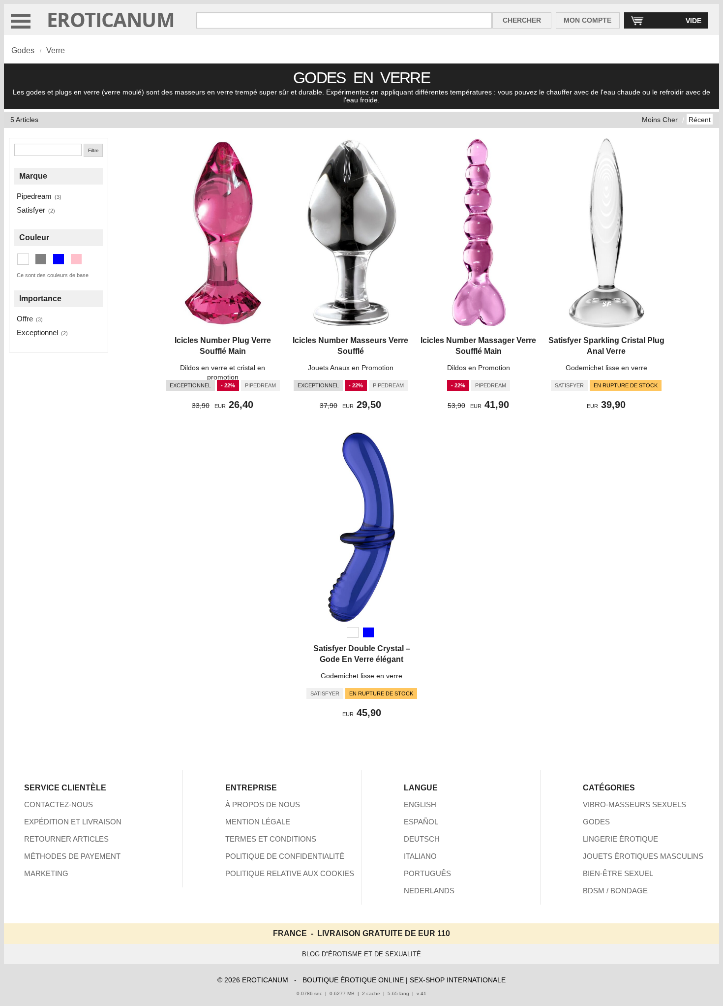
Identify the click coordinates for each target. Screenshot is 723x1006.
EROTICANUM (111, 19)
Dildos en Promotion (478, 368)
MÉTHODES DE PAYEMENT (72, 856)
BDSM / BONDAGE (615, 890)
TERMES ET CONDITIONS (270, 839)
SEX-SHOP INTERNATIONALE (458, 980)
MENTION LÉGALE (257, 821)
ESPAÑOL (421, 821)
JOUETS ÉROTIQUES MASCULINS (643, 856)
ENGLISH (420, 804)
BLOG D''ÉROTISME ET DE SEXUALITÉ (361, 954)
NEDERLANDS (429, 890)
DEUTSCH (422, 839)
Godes (22, 50)
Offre (25, 318)
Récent (700, 120)
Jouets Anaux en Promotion (350, 368)
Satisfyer (31, 210)
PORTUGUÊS (427, 873)
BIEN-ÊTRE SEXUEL (618, 873)
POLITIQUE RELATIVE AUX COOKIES (289, 873)
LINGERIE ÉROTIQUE (620, 839)
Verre (55, 50)
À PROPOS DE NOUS (262, 804)
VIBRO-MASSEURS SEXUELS (634, 804)
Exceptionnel (37, 332)
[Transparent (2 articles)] (23, 259)
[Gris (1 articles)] (40, 259)
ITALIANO (420, 856)
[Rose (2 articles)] (76, 259)
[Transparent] (353, 632)
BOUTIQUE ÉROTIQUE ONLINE (353, 980)
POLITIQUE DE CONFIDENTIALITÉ (284, 856)
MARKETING (46, 873)
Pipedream (34, 196)
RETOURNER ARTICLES (66, 839)
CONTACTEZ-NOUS (58, 804)
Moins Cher (660, 120)
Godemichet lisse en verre (606, 368)
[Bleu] (368, 632)
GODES (596, 821)
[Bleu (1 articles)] (58, 259)
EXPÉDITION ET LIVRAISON (72, 821)
